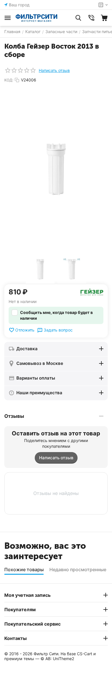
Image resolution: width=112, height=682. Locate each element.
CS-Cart (84, 653)
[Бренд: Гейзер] (91, 291)
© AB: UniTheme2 (57, 658)
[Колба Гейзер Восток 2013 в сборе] (56, 169)
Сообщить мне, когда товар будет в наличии (56, 315)
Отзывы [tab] (14, 416)
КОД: (8, 80)
